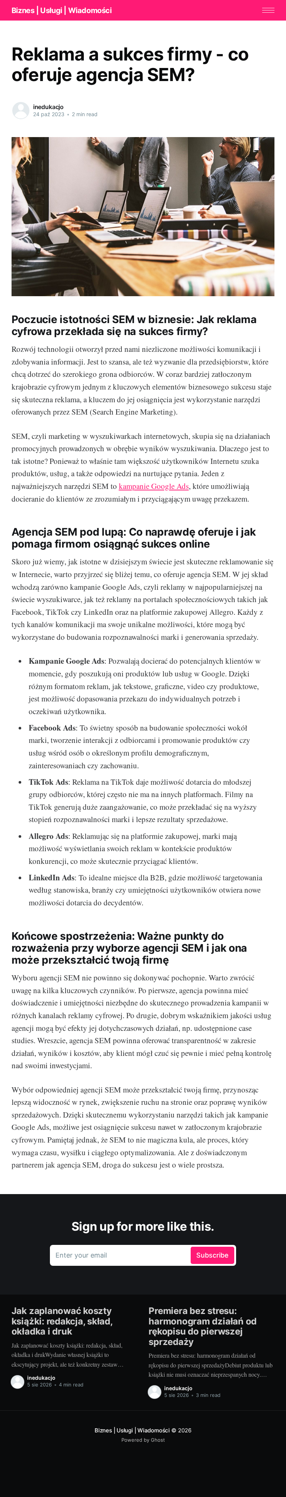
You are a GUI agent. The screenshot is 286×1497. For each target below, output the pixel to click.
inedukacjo (48, 107)
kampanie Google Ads (154, 486)
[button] (268, 10)
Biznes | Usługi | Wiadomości (62, 10)
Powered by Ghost (143, 1440)
